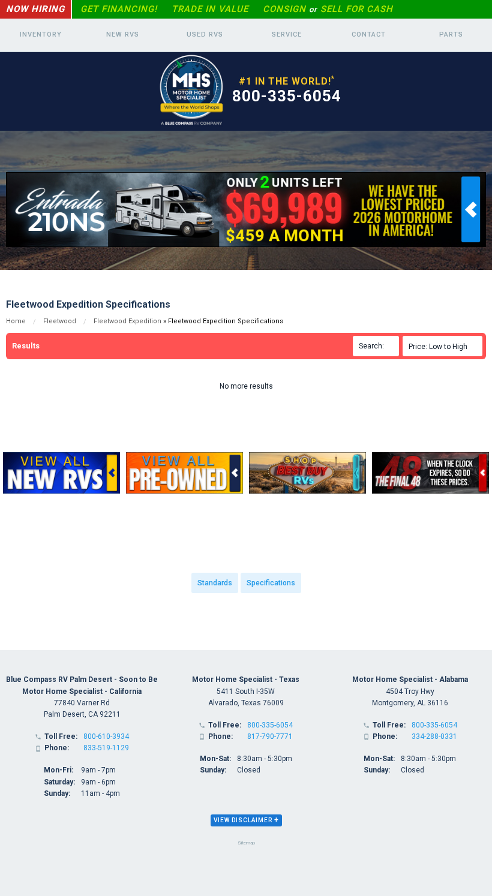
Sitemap (246, 843)
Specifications (271, 583)
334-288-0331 (434, 736)
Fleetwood (59, 321)
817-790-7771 (270, 736)
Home (16, 321)
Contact (369, 34)
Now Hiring (35, 9)
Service (287, 34)
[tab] (246, 820)
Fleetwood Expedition (127, 321)
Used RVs (205, 34)
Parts (451, 34)
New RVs (122, 34)
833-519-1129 (106, 748)
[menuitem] (444, 346)
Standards (214, 583)
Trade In (210, 9)
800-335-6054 (286, 96)
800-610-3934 (106, 736)
